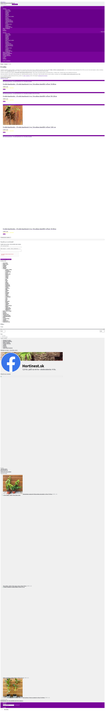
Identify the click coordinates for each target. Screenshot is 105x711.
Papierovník (7, 273)
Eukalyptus (7, 285)
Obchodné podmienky (7, 53)
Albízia (6, 304)
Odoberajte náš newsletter (5, 471)
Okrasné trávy (8, 19)
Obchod (4, 8)
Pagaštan (7, 292)
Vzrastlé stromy (8, 24)
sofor (24, 75)
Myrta (6, 272)
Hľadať (4, 703)
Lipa (6, 297)
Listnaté (7, 15)
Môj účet (103, 31)
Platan (6, 302)
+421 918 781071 (3, 469)
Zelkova (7, 295)
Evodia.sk (5, 346)
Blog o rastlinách (6, 28)
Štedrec (6, 287)
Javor (6, 298)
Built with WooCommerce (17, 700)
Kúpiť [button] (4, 234)
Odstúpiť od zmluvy (7, 340)
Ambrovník (7, 307)
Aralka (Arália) (8, 269)
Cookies (4, 56)
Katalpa (7, 293)
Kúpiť (4, 89)
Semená (7, 25)
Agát (6, 281)
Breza (6, 280)
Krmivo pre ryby (8, 27)
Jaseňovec (7, 288)
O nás (4, 29)
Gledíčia (7, 290)
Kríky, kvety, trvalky (9, 16)
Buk (6, 279)
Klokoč (6, 282)
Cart (4, 707)
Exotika (7, 13)
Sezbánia (7, 303)
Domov (1, 63)
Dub (6, 300)
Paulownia (7, 284)
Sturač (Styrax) (8, 305)
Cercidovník (7, 296)
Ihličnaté (7, 14)
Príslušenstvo (8, 26)
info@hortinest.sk (4, 470)
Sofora (6, 294)
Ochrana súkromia (7, 55)
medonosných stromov (42, 75)
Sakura (6, 276)
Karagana (7, 301)
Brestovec (7, 270)
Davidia (7, 283)
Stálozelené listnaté (9, 21)
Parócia (7, 275)
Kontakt (4, 30)
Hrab (6, 291)
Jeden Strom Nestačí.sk (8, 347)
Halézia (6, 306)
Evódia (6, 278)
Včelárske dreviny (9, 20)
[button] (15, 4)
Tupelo (6, 277)
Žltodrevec (7, 309)
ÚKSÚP (4, 345)
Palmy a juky (8, 10)
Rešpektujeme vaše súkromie (6, 700)
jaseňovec (28, 75)
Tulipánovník (8, 308)
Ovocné (6, 17)
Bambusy (7, 12)
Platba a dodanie (6, 54)
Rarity (6, 22)
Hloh (6, 289)
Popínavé (7, 18)
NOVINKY (7, 9)
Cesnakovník (8, 271)
